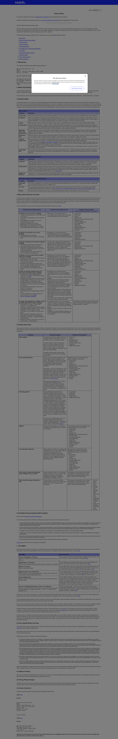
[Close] (85, 76)
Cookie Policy (55, 83)
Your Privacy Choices (77, 88)
